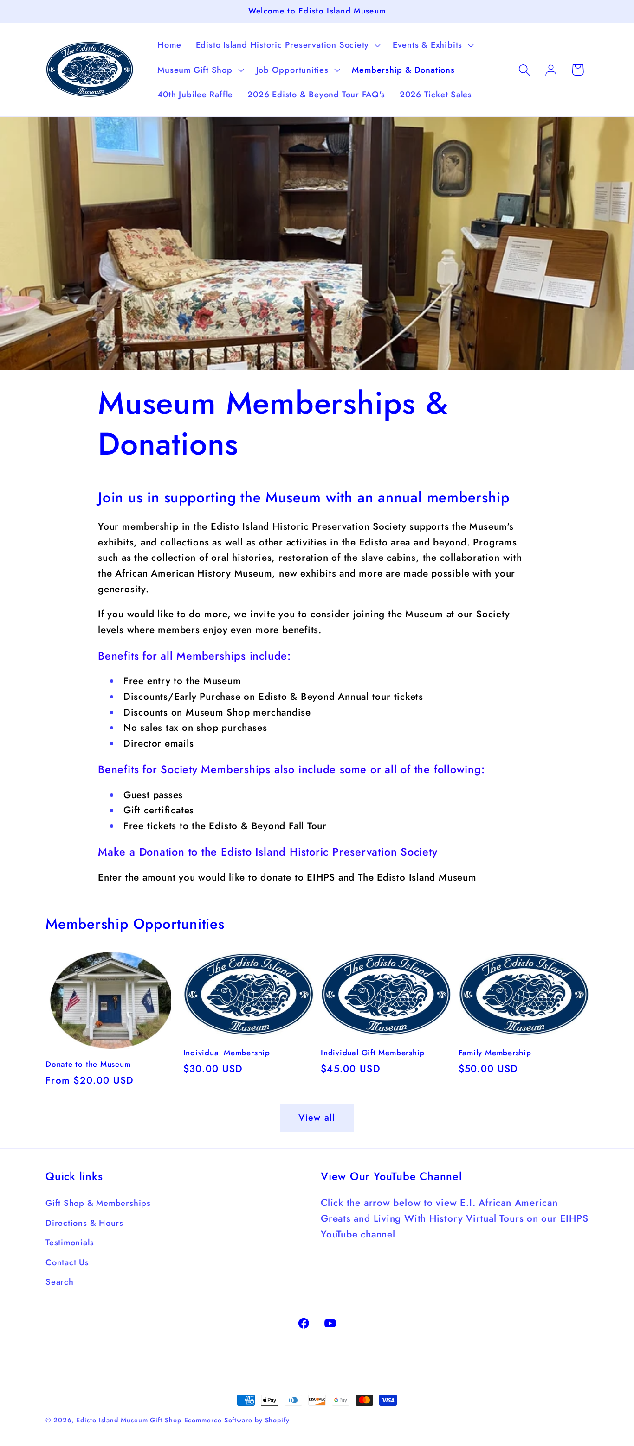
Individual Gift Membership (373, 1053)
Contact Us (67, 1262)
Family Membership (495, 1053)
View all (316, 1117)
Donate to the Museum (88, 1064)
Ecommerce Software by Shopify (237, 1420)
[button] (286, 44)
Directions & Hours (84, 1223)
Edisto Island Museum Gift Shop (128, 1420)
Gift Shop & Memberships (98, 1203)
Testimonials (69, 1243)
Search (59, 1282)
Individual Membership (226, 1053)
